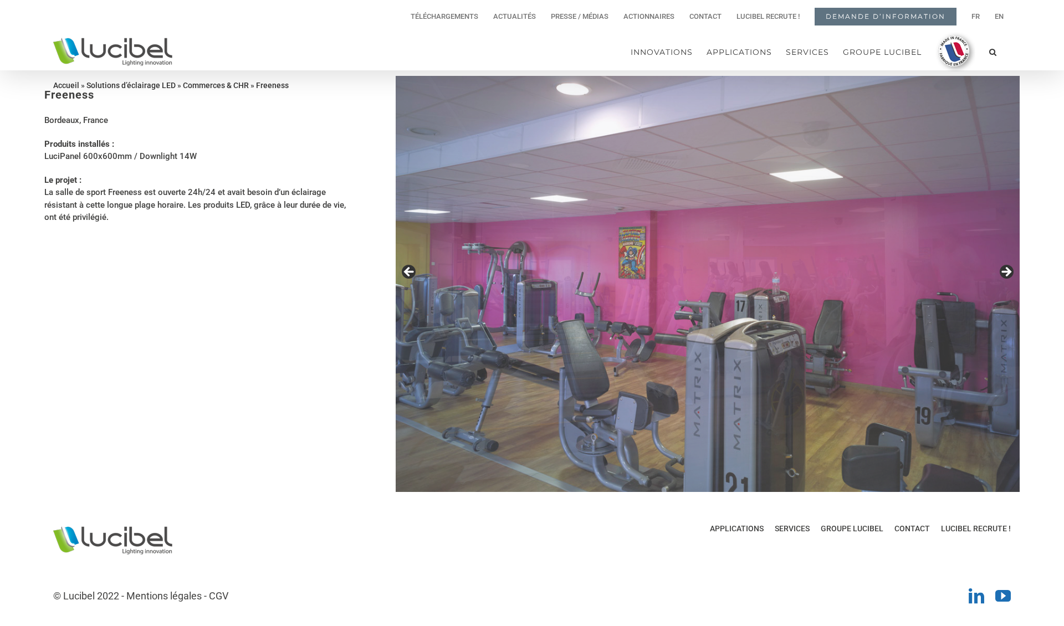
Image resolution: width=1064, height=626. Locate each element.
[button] (993, 52)
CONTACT (912, 528)
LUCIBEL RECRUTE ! (976, 528)
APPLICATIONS (737, 528)
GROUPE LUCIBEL (852, 528)
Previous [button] (409, 272)
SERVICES (792, 528)
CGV (218, 596)
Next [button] (1006, 272)
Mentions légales (164, 596)
